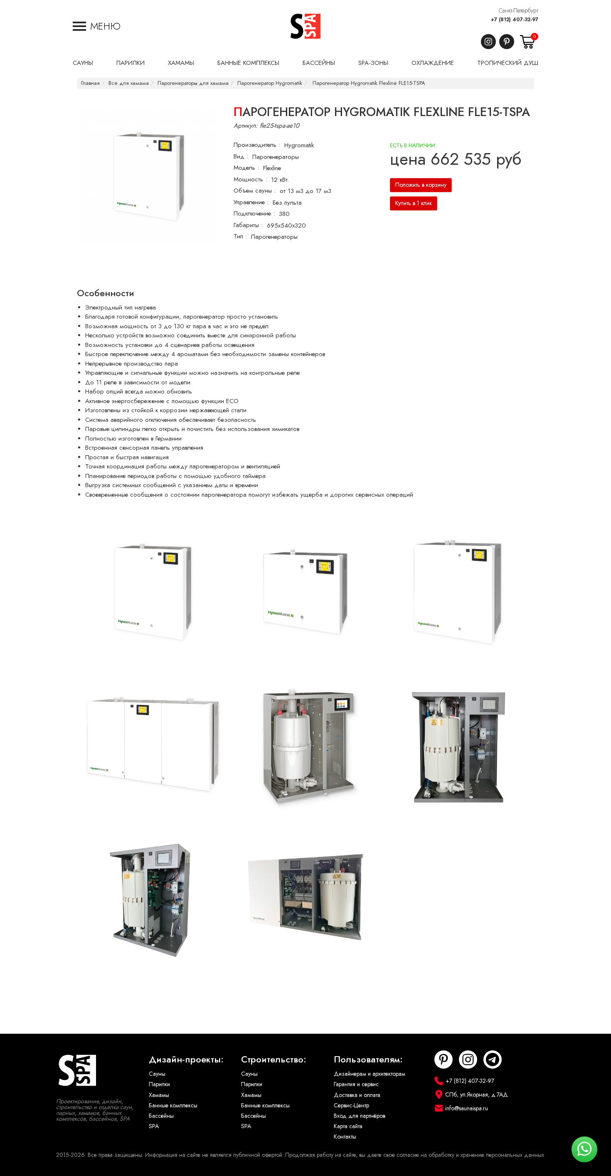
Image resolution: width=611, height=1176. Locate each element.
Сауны (157, 1074)
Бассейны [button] (319, 63)
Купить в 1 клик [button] (413, 203)
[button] (97, 26)
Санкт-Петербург (518, 11)
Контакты (345, 1137)
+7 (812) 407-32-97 (514, 19)
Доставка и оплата (357, 1095)
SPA (154, 1126)
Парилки (159, 1084)
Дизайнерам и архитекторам (369, 1074)
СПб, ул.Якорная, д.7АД (476, 1095)
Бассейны (161, 1116)
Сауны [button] (83, 63)
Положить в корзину (420, 185)
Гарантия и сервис (356, 1084)
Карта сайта (348, 1126)
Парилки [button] (130, 63)
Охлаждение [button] (432, 63)
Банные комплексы (173, 1105)
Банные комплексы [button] (248, 63)
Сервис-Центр (351, 1105)
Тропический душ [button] (507, 63)
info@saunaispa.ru (466, 1108)
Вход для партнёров (359, 1116)
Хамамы (159, 1095)
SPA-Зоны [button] (373, 63)
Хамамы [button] (181, 63)
